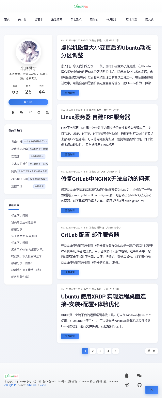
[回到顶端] (151, 390)
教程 (99, 40)
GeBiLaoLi (31, 385)
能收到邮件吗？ (21, 276)
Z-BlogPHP (10, 385)
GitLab (101, 171)
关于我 (22, 19)
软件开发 (131, 19)
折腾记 (100, 227)
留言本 (39, 19)
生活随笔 (56, 19)
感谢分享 (16, 229)
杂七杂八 (76, 19)
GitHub (28, 102)
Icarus (43, 385)
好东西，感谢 (19, 215)
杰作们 (94, 19)
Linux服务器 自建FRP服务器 (95, 117)
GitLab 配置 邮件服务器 (90, 235)
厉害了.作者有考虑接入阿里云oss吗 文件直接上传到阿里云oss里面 (29, 249)
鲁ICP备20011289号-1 (54, 381)
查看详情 (70, 92)
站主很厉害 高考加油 (24, 236)
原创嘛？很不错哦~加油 (26, 269)
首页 (7, 19)
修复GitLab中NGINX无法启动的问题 (105, 179)
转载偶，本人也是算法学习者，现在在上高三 (29, 256)
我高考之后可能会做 (23, 222)
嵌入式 (149, 19)
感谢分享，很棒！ (22, 263)
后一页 (151, 351)
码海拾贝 (112, 19)
